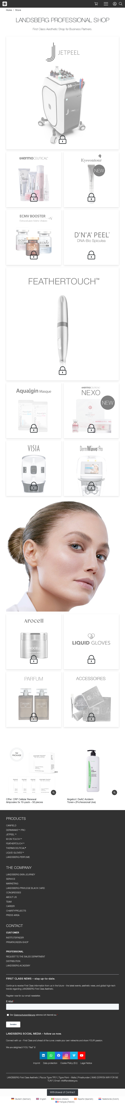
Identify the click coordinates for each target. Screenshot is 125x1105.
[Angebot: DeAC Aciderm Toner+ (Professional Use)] (32, 771)
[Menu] (106, 4)
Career (10, 906)
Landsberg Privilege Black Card (25, 888)
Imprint (36, 1063)
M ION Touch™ (14, 839)
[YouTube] (81, 1055)
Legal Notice (86, 1063)
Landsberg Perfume (18, 857)
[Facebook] (58, 1055)
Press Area (12, 915)
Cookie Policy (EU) (68, 1063)
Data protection (50, 1063)
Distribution (13, 961)
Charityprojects (16, 911)
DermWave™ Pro (15, 830)
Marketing (12, 884)
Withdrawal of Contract (62, 1092)
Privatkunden (84, 1078)
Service (10, 879)
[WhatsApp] (51, 1055)
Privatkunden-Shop (17, 942)
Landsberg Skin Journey (20, 875)
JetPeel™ (11, 835)
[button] (120, 3)
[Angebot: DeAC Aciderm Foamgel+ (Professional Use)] (93, 771)
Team (9, 902)
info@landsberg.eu (69, 1081)
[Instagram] (66, 1055)
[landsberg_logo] (4, 4)
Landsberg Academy (18, 966)
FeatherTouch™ (15, 844)
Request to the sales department (25, 957)
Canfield (11, 826)
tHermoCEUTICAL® (16, 848)
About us (11, 897)
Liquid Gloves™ (15, 853)
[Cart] (96, 4)
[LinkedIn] (43, 1055)
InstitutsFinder (15, 938)
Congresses (13, 893)
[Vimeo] (74, 1055)
